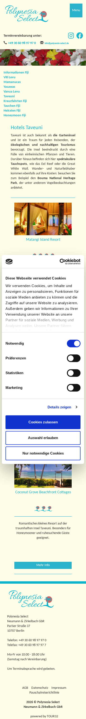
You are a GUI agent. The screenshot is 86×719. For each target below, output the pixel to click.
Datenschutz (39, 688)
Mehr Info (43, 565)
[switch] (74, 358)
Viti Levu (10, 77)
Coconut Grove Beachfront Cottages (43, 492)
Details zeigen (59, 407)
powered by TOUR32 (44, 716)
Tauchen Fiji (12, 106)
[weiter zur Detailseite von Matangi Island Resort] (43, 219)
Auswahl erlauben (43, 438)
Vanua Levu (12, 91)
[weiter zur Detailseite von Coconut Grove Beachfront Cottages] (43, 471)
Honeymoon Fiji (15, 115)
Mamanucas (12, 82)
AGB (25, 688)
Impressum (58, 688)
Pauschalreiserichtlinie (44, 693)
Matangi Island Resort (43, 240)
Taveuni (9, 96)
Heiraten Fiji (12, 110)
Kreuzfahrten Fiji (15, 101)
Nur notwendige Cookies (43, 453)
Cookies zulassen (43, 422)
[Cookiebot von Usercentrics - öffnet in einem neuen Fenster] (61, 262)
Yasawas (9, 87)
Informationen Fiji (16, 72)
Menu (76, 10)
